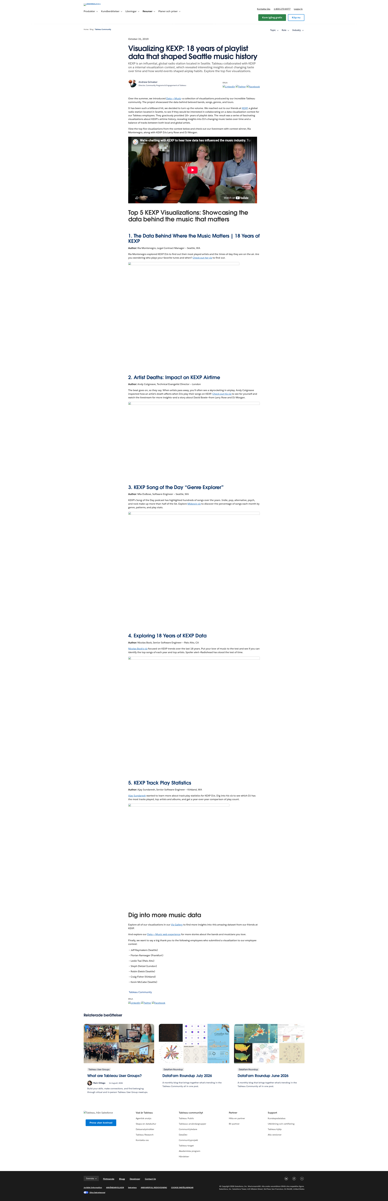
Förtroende (108, 1179)
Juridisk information (93, 1187)
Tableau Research (145, 1134)
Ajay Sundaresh (137, 795)
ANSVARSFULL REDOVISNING (154, 1187)
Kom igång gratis (272, 17)
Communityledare (188, 1129)
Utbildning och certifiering (281, 1123)
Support (272, 1112)
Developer (135, 1179)
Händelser (184, 1156)
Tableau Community (103, 29)
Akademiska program (189, 1151)
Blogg (122, 1179)
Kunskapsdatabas (276, 1118)
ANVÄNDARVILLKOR (115, 1187)
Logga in (298, 9)
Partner (233, 1112)
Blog (91, 29)
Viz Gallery (177, 924)
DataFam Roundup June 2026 (263, 1075)
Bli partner (234, 1123)
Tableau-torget (186, 1145)
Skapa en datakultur (146, 1123)
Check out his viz (222, 393)
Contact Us (150, 1179)
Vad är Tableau (144, 1112)
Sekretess (132, 1187)
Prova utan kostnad (101, 1122)
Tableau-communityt (191, 1112)
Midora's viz (194, 503)
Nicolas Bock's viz (137, 648)
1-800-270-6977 (282, 9)
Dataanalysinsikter (145, 1129)
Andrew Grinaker (148, 82)
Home (86, 29)
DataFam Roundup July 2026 (187, 1075)
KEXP (245, 108)
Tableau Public (186, 1118)
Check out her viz (202, 257)
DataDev (183, 1134)
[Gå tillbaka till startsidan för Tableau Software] (96, 3)
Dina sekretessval (97, 1192)
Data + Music (173, 98)
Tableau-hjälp (275, 1129)
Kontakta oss (263, 9)
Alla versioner (274, 1134)
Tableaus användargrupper (192, 1123)
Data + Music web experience (164, 934)
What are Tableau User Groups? (114, 1075)
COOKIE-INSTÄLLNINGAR (182, 1187)
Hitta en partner (237, 1118)
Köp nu (296, 17)
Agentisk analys (143, 1118)
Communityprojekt (188, 1140)
